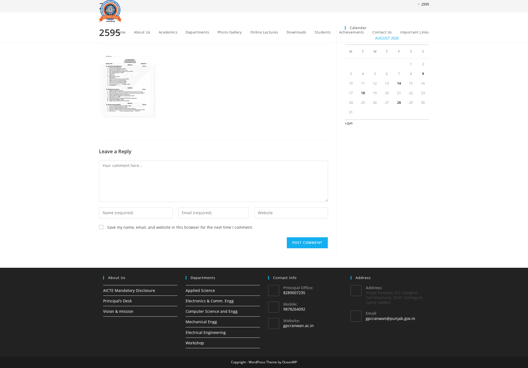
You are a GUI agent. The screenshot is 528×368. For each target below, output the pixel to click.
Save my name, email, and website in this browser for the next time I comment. (180, 227)
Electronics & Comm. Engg (210, 300)
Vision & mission (118, 311)
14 (399, 83)
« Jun (349, 123)
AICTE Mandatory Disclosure (129, 290)
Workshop (195, 342)
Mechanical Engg (201, 321)
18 (363, 93)
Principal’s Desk (117, 300)
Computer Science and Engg (212, 311)
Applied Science (200, 290)
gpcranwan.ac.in (298, 325)
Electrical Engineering (206, 332)
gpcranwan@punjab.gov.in (390, 318)
